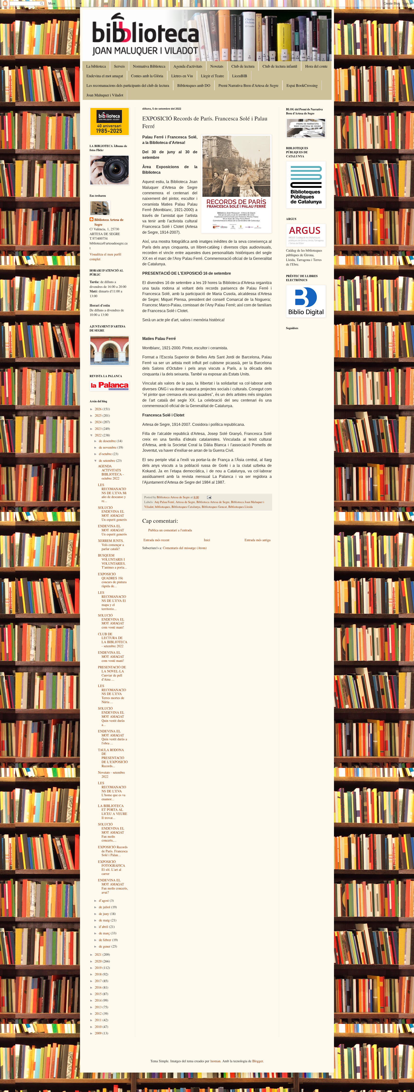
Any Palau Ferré (164, 502)
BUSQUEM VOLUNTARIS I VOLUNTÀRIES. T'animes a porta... (112, 561)
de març (105, 933)
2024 (99, 422)
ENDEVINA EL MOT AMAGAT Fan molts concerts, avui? (113, 886)
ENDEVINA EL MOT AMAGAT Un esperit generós (112, 530)
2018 (99, 974)
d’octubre (106, 453)
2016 (99, 987)
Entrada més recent (156, 540)
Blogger (257, 1061)
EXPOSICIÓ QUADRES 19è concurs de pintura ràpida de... (112, 580)
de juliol (105, 907)
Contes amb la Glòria (147, 75)
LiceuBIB (239, 75)
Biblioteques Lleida (240, 507)
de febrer (105, 940)
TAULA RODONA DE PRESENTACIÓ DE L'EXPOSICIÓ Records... (113, 758)
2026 (99, 409)
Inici (207, 540)
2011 (99, 1020)
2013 (99, 1007)
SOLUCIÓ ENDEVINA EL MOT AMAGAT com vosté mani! (111, 621)
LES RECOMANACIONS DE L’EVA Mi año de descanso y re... (112, 492)
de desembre (108, 441)
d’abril (104, 926)
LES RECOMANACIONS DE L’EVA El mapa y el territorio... (112, 600)
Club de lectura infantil (280, 66)
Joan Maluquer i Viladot (104, 94)
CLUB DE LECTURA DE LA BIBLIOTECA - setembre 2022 (112, 640)
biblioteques (162, 507)
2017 (99, 981)
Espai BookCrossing (302, 85)
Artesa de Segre (185, 502)
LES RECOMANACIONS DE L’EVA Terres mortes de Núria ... (112, 693)
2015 (99, 993)
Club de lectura (242, 66)
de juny (104, 913)
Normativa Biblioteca (149, 66)
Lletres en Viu (182, 75)
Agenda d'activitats (187, 66)
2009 (99, 1033)
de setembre (107, 460)
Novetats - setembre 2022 (111, 774)
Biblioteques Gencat (214, 507)
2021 (99, 954)
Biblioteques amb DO (193, 85)
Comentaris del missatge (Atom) (185, 548)
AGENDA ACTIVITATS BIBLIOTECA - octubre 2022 (111, 472)
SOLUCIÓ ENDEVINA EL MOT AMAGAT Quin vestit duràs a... (111, 716)
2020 (99, 961)
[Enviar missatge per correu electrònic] (209, 497)
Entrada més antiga (257, 540)
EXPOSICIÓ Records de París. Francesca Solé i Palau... (112, 851)
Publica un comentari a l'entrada (170, 530)
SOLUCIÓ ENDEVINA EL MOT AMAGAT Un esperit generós (112, 513)
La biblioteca (96, 66)
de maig (105, 920)
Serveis (119, 66)
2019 (99, 967)
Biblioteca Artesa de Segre (213, 502)
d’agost (104, 900)
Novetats (216, 66)
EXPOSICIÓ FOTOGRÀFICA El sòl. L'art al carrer (111, 867)
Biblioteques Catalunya (186, 507)
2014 (99, 1000)
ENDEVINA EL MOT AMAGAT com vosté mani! (111, 656)
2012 (99, 1013)
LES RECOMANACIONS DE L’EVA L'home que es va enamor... (112, 791)
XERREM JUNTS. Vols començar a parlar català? (111, 544)
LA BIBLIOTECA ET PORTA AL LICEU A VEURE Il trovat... (112, 811)
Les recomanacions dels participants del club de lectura (127, 85)
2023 (99, 428)
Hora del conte (316, 66)
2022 (99, 435)
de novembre (108, 447)
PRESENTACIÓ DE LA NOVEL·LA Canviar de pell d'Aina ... (112, 673)
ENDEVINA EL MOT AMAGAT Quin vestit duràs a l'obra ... (112, 737)
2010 (99, 1026)
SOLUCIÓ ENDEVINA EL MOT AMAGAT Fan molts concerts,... (111, 832)
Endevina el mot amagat (104, 75)
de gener (105, 946)
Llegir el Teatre (212, 75)
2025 (99, 415)
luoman (215, 1061)
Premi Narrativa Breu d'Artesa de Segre (248, 85)
